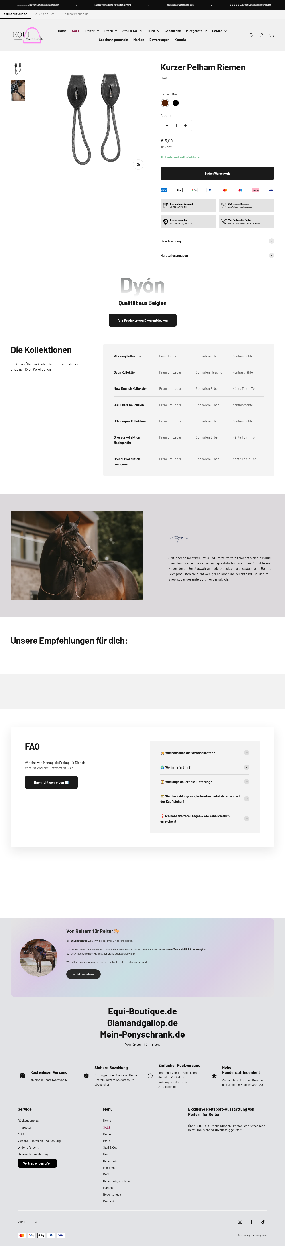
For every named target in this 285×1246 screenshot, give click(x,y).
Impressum (25, 1127)
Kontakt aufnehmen (83, 974)
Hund (151, 31)
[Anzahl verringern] (167, 125)
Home (62, 31)
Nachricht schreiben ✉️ (51, 782)
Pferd (108, 31)
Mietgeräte (194, 31)
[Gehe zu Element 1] (18, 69)
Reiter (90, 31)
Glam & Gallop (45, 14)
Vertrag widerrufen (37, 1163)
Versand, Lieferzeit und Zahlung (39, 1141)
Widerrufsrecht (28, 1147)
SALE (76, 31)
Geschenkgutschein (113, 40)
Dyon (164, 78)
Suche (21, 1221)
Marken (138, 40)
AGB (21, 1134)
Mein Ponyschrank (75, 14)
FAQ (36, 1221)
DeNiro (217, 31)
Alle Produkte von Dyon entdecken (143, 320)
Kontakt (180, 40)
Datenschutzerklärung (33, 1154)
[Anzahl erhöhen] (185, 125)
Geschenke (173, 31)
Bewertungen (159, 40)
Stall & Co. (130, 31)
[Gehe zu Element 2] (18, 91)
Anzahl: (166, 115)
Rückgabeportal (28, 1120)
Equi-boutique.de (15, 14)
